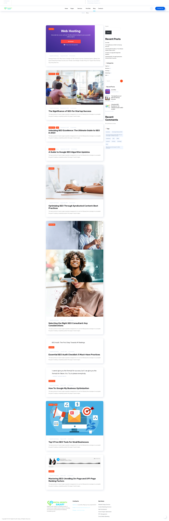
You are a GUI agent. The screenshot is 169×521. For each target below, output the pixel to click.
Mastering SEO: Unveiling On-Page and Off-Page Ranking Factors (72, 479)
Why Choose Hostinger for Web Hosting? (113, 147)
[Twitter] (14, 2)
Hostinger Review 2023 (117, 132)
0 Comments (72, 55)
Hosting (51, 29)
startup (113, 141)
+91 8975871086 (80, 510)
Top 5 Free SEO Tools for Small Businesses (69, 442)
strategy (119, 141)
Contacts (100, 8)
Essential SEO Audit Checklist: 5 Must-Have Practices (74, 354)
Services (80, 8)
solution (108, 141)
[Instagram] (27, 2)
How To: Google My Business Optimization (69, 388)
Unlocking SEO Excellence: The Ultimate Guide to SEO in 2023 (74, 131)
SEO (57, 73)
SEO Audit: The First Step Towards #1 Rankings (68, 342)
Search (106, 26)
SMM (118, 138)
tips (107, 144)
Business (51, 168)
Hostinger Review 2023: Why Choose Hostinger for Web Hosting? (114, 135)
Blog (94, 8)
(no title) (107, 42)
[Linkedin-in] (22, 2)
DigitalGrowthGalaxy (54, 55)
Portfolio (88, 8)
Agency (51, 404)
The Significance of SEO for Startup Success (70, 111)
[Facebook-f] (18, 2)
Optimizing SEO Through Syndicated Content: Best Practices (73, 207)
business (108, 132)
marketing (108, 138)
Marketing (52, 73)
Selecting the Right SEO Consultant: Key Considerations (68, 324)
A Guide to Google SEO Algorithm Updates (69, 152)
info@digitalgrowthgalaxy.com (83, 507)
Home (66, 8)
